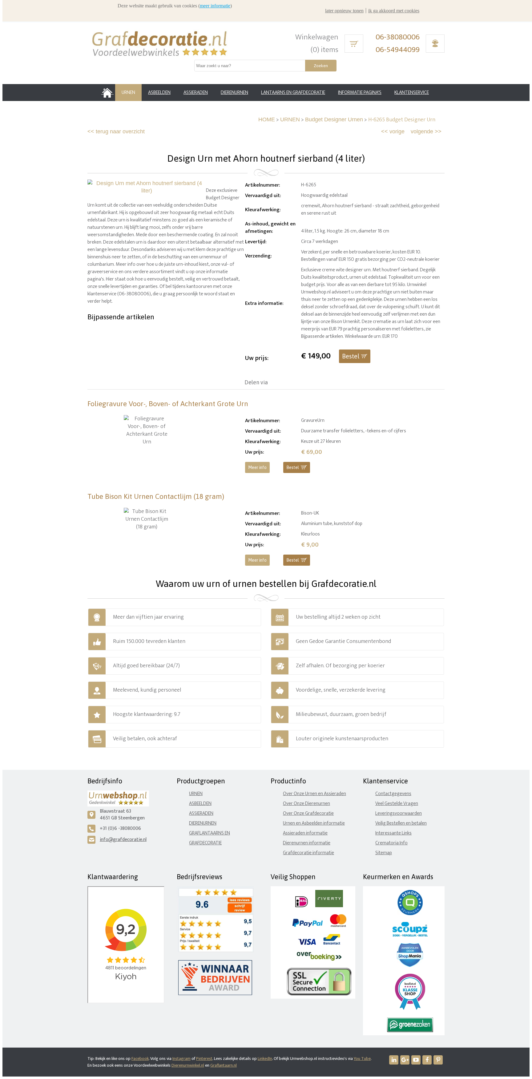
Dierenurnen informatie (306, 843)
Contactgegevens (393, 794)
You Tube (362, 1058)
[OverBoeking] (319, 959)
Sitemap (383, 853)
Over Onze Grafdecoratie (308, 813)
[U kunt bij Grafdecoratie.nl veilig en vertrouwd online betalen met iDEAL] (301, 906)
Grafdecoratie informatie (308, 853)
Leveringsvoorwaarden (398, 813)
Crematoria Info (391, 843)
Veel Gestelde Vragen (396, 803)
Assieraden (201, 813)
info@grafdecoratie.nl (123, 839)
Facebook (140, 1058)
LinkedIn (265, 1058)
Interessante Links (393, 833)
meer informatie (215, 5)
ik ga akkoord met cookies (393, 10)
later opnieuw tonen (344, 10)
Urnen (196, 794)
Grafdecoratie (205, 843)
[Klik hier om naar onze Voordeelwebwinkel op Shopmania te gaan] (410, 965)
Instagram (181, 1058)
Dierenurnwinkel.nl (187, 1065)
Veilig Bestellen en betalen (401, 823)
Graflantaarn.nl (223, 1065)
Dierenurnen (202, 823)
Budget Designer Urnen (334, 119)
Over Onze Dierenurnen (306, 803)
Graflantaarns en (209, 833)
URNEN (290, 119)
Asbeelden (200, 803)
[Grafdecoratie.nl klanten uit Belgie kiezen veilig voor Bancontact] (331, 943)
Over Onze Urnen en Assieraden (314, 794)
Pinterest (204, 1058)
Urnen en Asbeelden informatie (314, 823)
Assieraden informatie (305, 833)
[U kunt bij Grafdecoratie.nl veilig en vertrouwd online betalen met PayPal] (307, 925)
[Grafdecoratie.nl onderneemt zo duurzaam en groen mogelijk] (410, 1031)
